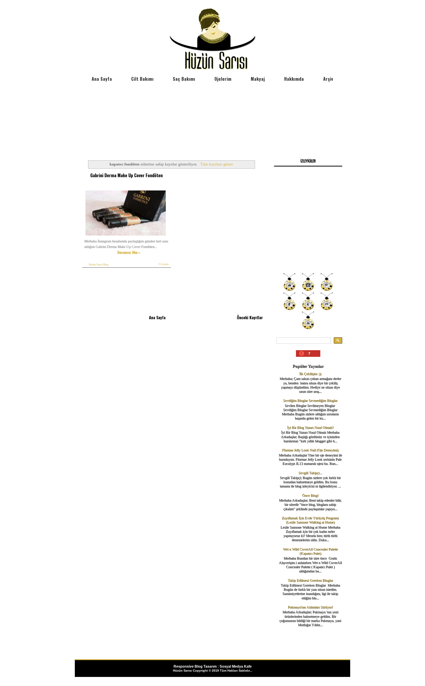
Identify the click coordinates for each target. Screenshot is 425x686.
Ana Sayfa (102, 78)
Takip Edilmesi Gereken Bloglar (310, 580)
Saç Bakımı (184, 78)
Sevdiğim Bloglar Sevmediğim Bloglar (310, 400)
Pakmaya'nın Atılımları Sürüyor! (310, 607)
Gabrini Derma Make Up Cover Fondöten (126, 175)
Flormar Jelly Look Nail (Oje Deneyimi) (310, 450)
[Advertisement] (212, 117)
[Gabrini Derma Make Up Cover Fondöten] (125, 235)
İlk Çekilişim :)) (310, 374)
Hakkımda (294, 78)
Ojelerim (223, 78)
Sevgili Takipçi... (310, 473)
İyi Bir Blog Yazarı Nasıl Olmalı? (310, 427)
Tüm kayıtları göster (216, 164)
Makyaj (258, 78)
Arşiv (328, 78)
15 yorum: (163, 264)
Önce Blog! (310, 495)
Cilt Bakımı (142, 78)
